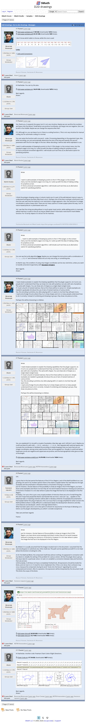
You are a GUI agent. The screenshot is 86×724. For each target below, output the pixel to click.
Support (58, 721)
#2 (17, 82)
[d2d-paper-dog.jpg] (50, 629)
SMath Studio (19, 16)
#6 (17, 279)
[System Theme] (47, 717)
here (39, 256)
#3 (17, 121)
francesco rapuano (8, 489)
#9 (17, 524)
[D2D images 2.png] (50, 347)
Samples (29, 16)
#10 (17, 587)
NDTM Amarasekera (42, 467)
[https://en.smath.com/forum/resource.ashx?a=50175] (20, 67)
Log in (4, 11)
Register (10, 11)
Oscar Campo (40, 696)
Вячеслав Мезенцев (8, 47)
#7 (17, 358)
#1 (17, 29)
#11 (17, 650)
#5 (17, 230)
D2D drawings (40, 16)
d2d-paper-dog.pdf (24, 633)
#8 (17, 473)
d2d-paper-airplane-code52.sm (28, 457)
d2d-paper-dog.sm (24, 636)
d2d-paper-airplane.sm (25, 32)
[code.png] (49, 687)
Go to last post (79, 25)
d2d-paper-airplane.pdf (25, 34)
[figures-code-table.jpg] (43, 46)
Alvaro (16, 75)
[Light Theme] (38, 717)
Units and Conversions (24, 54)
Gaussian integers (48, 265)
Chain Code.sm (23, 658)
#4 (17, 167)
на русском (48, 721)
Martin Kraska (18, 160)
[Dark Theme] (43, 717)
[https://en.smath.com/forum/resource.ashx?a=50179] (37, 67)
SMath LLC (29, 721)
